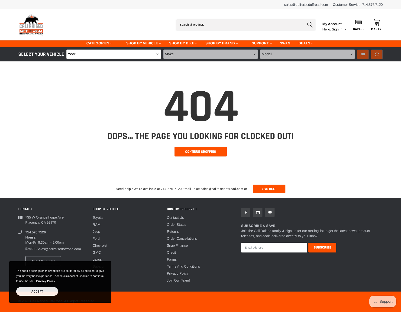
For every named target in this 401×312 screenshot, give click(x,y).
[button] (358, 25)
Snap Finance (177, 245)
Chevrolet (100, 245)
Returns (173, 231)
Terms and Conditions (183, 266)
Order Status (176, 224)
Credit (171, 252)
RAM (96, 224)
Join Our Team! (178, 280)
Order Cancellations (182, 238)
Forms (172, 259)
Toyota (98, 217)
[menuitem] (96, 43)
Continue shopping (200, 151)
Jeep (96, 231)
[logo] (31, 24)
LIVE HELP (269, 188)
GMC (97, 252)
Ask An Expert (43, 261)
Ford (96, 238)
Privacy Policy (178, 273)
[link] (245, 212)
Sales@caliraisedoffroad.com (306, 4)
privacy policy (45, 281)
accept (37, 291)
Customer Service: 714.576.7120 (358, 4)
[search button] (309, 24)
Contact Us (175, 217)
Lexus (97, 259)
